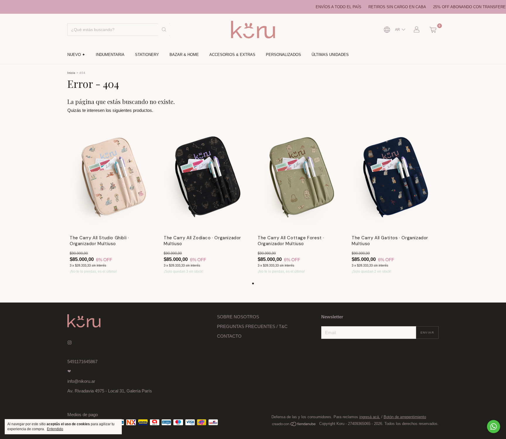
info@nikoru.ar (81, 381)
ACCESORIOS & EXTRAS (232, 54)
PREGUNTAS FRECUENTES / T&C (252, 326)
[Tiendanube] (294, 425)
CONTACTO (229, 336)
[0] (433, 29)
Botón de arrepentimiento (405, 417)
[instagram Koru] (69, 342)
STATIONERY (147, 54)
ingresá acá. (369, 417)
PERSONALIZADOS (283, 54)
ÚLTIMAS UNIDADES (330, 54)
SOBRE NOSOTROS (238, 316)
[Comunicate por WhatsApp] (493, 426)
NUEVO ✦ (76, 54)
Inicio (71, 72)
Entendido (55, 429)
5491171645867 (82, 361)
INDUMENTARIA (110, 54)
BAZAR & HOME (184, 54)
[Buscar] (164, 29)
